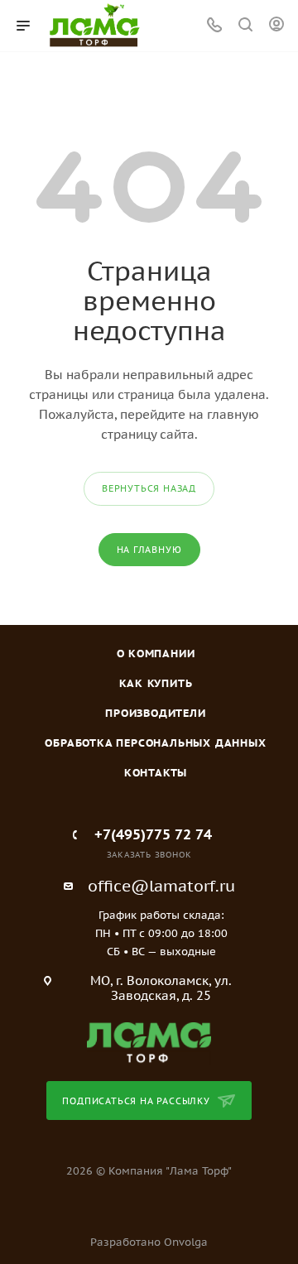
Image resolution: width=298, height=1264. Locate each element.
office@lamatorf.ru (161, 885)
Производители (155, 713)
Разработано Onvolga (149, 1242)
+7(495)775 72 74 (153, 835)
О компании (156, 653)
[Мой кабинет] (276, 26)
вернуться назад (149, 488)
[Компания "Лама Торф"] (149, 1042)
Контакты (155, 773)
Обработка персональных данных (155, 743)
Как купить (156, 683)
